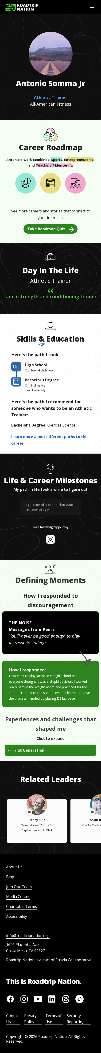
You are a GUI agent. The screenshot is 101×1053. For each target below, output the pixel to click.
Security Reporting (76, 1018)
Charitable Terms (21, 906)
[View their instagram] (50, 539)
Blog (10, 876)
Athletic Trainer (50, 97)
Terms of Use (53, 1018)
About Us (14, 867)
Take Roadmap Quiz (46, 228)
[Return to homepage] (21, 7)
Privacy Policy (30, 1018)
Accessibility (16, 916)
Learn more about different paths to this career (49, 440)
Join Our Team (19, 886)
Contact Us (13, 1018)
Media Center (18, 896)
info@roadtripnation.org (28, 935)
